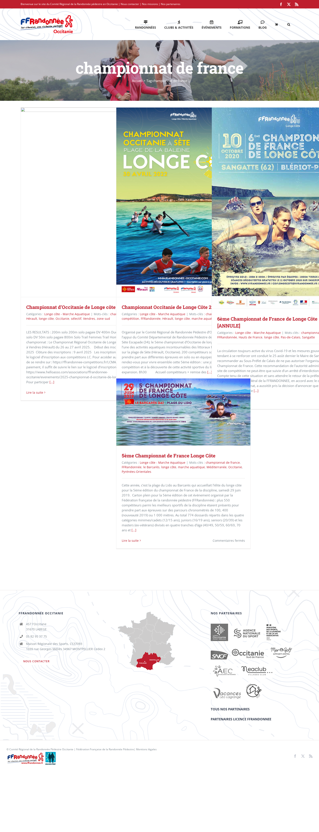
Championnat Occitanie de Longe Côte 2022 (177, 202)
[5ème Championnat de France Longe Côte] (183, 411)
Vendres (89, 318)
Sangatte (308, 337)
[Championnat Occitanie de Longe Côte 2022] (183, 202)
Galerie (94, 202)
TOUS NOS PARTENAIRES (230, 709)
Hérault (31, 318)
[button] (288, 24)
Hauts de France (250, 337)
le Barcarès (151, 467)
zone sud (103, 318)
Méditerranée (217, 467)
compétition (130, 318)
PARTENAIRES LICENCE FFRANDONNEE (241, 719)
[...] (51, 382)
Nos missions (150, 4)
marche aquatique (205, 318)
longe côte (46, 318)
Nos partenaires (170, 4)
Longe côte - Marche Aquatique (67, 314)
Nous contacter (130, 4)
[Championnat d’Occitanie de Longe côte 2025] (88, 202)
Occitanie (62, 318)
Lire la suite (34, 392)
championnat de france (223, 462)
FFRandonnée (151, 318)
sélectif (76, 318)
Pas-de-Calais (290, 337)
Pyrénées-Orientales (136, 472)
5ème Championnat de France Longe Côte (177, 412)
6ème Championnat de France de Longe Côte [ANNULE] (273, 208)
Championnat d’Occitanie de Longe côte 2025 (82, 202)
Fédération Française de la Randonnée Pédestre (105, 749)
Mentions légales (146, 749)
